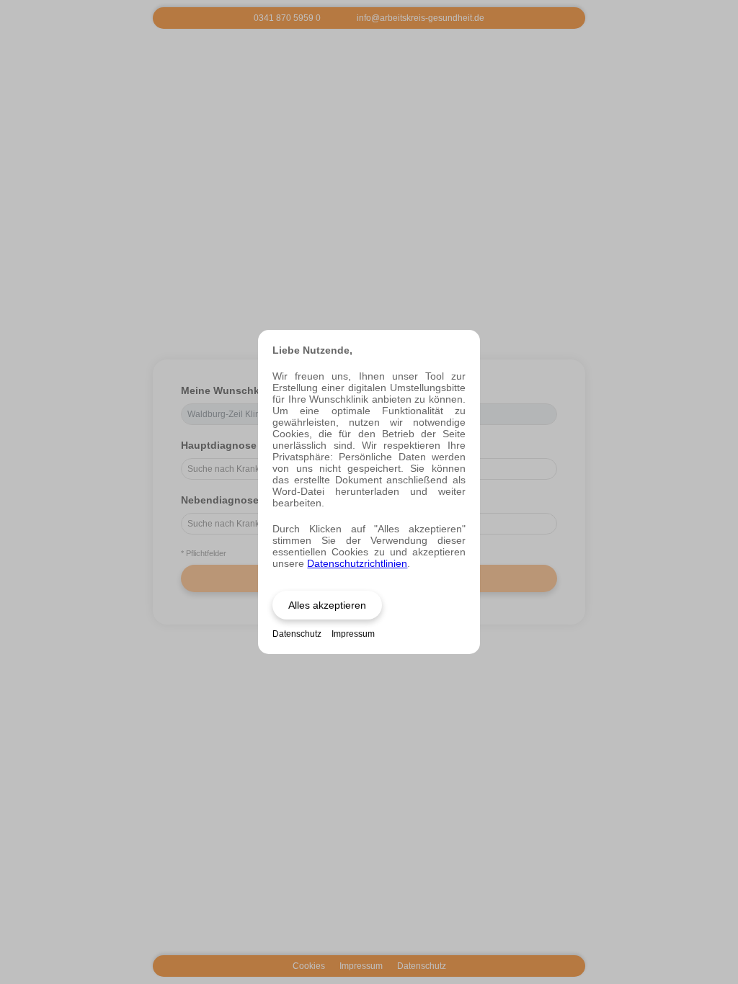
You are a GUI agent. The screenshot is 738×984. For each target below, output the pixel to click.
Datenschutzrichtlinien (357, 563)
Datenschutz (296, 634)
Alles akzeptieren (327, 605)
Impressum (353, 634)
